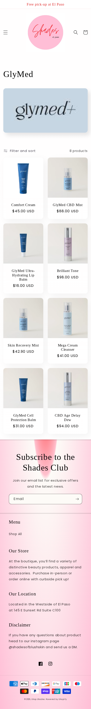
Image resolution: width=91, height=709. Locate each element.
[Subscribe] (77, 499)
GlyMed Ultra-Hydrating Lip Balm (23, 275)
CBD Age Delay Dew (67, 417)
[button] (5, 32)
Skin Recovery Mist (23, 345)
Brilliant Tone (68, 271)
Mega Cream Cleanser (68, 347)
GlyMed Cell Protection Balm (23, 417)
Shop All (15, 534)
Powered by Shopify (56, 699)
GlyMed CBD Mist (68, 205)
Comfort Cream (23, 205)
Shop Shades (38, 699)
